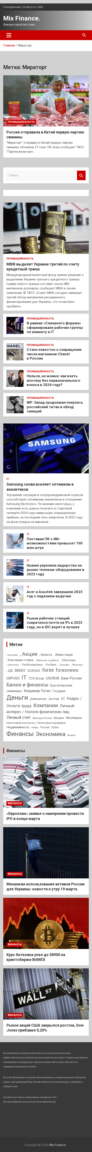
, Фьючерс (77, 664)
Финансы (20, 733)
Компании (45, 705)
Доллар (54, 698)
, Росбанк (50, 664)
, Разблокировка (32, 664)
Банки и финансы (27, 685)
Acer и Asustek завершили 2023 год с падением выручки (55, 594)
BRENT (20, 670)
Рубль (55, 727)
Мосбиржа (74, 718)
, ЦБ (9, 671)
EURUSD (34, 671)
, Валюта (45, 655)
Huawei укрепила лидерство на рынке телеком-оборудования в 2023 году (55, 569)
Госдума (58, 691)
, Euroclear (12, 654)
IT (7, 478)
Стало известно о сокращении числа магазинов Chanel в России (54, 353)
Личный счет (18, 717)
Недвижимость (18, 727)
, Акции (28, 654)
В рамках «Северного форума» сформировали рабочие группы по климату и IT (55, 327)
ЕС (63, 699)
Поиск (81, 175)
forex (48, 670)
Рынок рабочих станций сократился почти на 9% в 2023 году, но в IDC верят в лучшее (54, 622)
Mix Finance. (21, 18)
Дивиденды (38, 698)
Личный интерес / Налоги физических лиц (40, 709)
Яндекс (71, 735)
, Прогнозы (12, 664)
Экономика (50, 734)
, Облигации (68, 660)
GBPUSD (13, 678)
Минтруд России (42, 718)
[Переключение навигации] (9, 35)
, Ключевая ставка (19, 660)
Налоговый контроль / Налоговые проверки (36, 722)
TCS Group (36, 678)
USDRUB (52, 678)
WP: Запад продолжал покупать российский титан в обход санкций (55, 406)
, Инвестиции (63, 654)
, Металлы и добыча (47, 660)
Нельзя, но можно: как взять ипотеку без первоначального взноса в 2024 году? (53, 380)
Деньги (17, 697)
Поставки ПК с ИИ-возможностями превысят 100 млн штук (55, 543)
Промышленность (21, 121)
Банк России (71, 678)
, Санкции (63, 664)
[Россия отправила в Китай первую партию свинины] (46, 100)
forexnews (67, 670)
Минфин (59, 718)
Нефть (35, 727)
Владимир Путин (37, 691)
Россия (45, 727)
